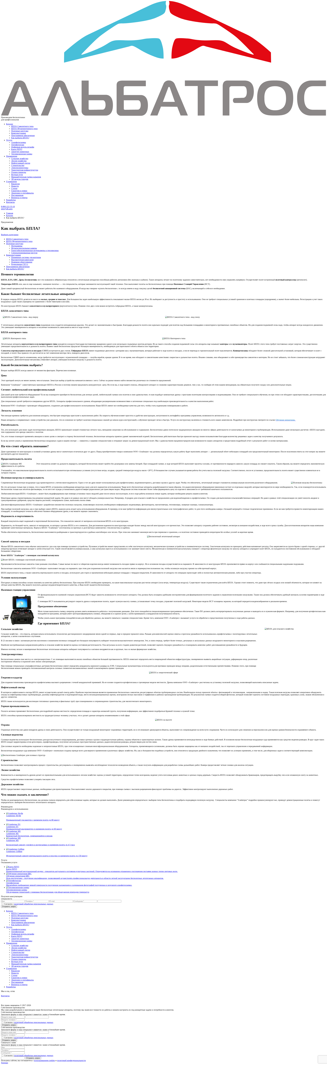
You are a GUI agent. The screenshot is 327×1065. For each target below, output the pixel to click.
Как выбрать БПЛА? (20, 138)
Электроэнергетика (19, 168)
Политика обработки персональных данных (15, 1002)
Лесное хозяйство (19, 161)
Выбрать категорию (9, 235)
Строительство (17, 165)
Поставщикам (17, 195)
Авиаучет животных (20, 152)
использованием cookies (44, 1060)
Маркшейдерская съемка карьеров (26, 177)
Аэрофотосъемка (18, 142)
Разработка (11, 200)
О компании (11, 181)
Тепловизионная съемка (21, 154)
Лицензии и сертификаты (22, 193)
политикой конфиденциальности (71, 1060)
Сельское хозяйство (19, 158)
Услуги (9, 140)
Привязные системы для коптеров (26, 257)
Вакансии (15, 184)
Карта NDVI (16, 149)
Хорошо (4, 1063)
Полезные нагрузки (19, 131)
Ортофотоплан (17, 145)
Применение (11, 156)
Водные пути (17, 175)
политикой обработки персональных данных (33, 904)
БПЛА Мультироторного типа (24, 129)
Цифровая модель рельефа (22, 147)
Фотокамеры (16, 246)
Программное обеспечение (23, 135)
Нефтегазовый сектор (20, 163)
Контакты (10, 202)
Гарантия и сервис (19, 191)
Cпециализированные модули (24, 253)
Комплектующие (18, 133)
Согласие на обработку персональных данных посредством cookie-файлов (24, 998)
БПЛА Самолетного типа (22, 126)
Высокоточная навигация (22, 260)
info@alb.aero (7, 209)
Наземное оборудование (21, 262)
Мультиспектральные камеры (24, 248)
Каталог (9, 124)
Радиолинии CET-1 (19, 264)
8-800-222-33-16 (8, 206)
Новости (15, 186)
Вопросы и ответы (19, 198)
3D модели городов (19, 179)
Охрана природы (18, 172)
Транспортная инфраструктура (24, 170)
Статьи (14, 188)
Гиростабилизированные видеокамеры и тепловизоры (35, 250)
